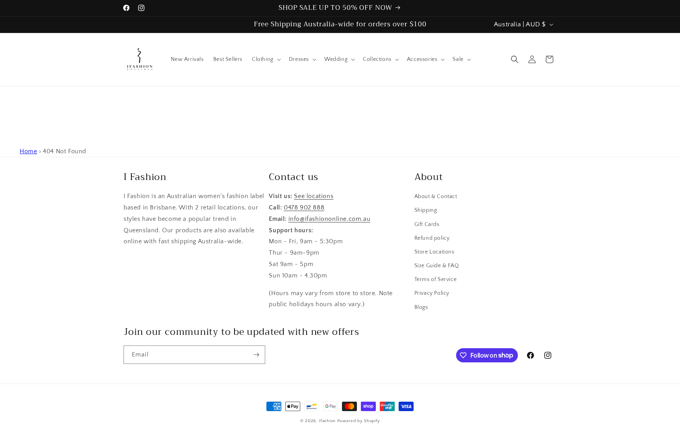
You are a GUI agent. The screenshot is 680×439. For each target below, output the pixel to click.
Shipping (425, 210)
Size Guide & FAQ (436, 266)
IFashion (327, 421)
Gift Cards (427, 224)
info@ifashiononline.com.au (329, 218)
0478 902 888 (304, 207)
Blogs (421, 307)
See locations (313, 196)
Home (28, 151)
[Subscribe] (256, 354)
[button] (265, 59)
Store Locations (434, 252)
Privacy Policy (431, 293)
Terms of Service (435, 279)
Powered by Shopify (358, 421)
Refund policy (432, 238)
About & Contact (435, 196)
